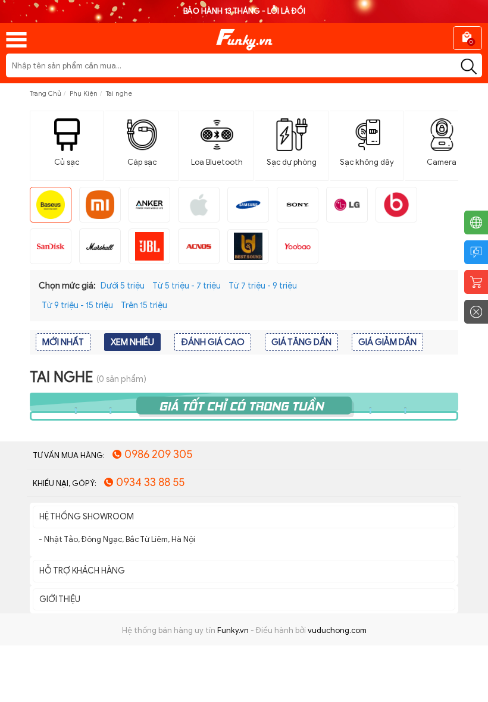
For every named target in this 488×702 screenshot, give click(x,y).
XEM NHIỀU (132, 342)
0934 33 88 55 (150, 482)
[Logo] (244, 35)
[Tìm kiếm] (469, 67)
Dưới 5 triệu (123, 286)
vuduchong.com (337, 630)
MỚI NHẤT (63, 342)
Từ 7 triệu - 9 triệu (263, 286)
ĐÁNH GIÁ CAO (213, 342)
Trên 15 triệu (144, 305)
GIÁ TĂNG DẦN (301, 342)
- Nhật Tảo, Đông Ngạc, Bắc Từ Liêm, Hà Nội (117, 539)
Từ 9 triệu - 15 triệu (77, 305)
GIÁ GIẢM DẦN (387, 342)
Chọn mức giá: (67, 286)
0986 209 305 (158, 454)
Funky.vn (233, 630)
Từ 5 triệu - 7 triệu (186, 286)
